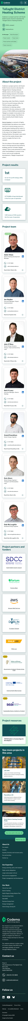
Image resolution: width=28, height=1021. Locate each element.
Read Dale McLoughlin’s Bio (11, 538)
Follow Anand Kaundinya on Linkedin (23, 436)
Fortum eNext (14, 588)
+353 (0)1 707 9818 (12, 975)
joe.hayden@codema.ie (12, 311)
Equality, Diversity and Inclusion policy (12, 852)
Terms (21, 1008)
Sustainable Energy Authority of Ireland (14, 711)
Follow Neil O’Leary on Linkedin (23, 392)
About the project (14, 34)
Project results (6, 38)
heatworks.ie (9, 29)
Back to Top (19, 839)
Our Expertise (7, 865)
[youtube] (8, 997)
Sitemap (4, 1008)
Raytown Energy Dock (8, 901)
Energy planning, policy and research (12, 867)
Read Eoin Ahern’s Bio (10, 495)
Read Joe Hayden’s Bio (10, 314)
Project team (15, 38)
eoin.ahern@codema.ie (12, 491)
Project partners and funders (9, 41)
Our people (5, 847)
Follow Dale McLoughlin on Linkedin (23, 525)
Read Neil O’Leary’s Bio (10, 405)
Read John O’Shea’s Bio (10, 361)
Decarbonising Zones (7, 896)
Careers (4, 850)
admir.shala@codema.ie (13, 266)
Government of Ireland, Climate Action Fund (14, 670)
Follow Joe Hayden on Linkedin (23, 301)
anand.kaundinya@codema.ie (14, 445)
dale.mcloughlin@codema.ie (14, 534)
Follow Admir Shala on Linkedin (23, 256)
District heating (6, 122)
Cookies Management (7, 1005)
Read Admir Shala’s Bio (10, 270)
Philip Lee (14, 649)
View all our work (6, 888)
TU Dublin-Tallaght (14, 628)
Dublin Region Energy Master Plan (11, 893)
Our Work (5, 885)
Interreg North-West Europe (14, 690)
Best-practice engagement (9, 875)
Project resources (7, 45)
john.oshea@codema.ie (12, 357)
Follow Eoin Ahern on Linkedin (23, 481)
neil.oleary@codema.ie (12, 402)
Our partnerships (6, 855)
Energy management (7, 904)
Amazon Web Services (14, 608)
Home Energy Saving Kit (8, 906)
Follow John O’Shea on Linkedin (23, 347)
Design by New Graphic (7, 1018)
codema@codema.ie (12, 980)
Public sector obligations (9, 870)
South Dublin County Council (14, 567)
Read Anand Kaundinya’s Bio (11, 448)
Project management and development (12, 878)
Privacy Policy (17, 1005)
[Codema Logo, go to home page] (5, 2)
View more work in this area (13, 833)
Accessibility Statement (13, 1008)
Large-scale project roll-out (9, 873)
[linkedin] (3, 997)
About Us (5, 844)
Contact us (5, 858)
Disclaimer (4, 1012)
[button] (21, 2)
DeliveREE (5, 898)
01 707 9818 (10, 263)
